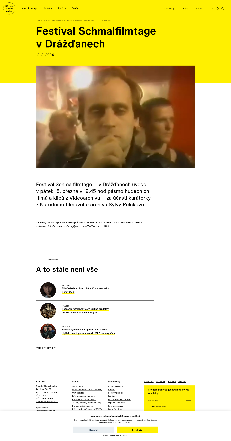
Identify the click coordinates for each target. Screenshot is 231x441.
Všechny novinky (46, 348)
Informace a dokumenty (83, 396)
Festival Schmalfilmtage (64, 184)
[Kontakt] (217, 8)
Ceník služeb (78, 392)
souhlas (121, 420)
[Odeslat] (188, 400)
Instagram (160, 381)
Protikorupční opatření (82, 405)
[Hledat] (222, 8)
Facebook (149, 381)
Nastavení (93, 430)
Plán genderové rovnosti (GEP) (87, 409)
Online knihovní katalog (119, 399)
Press (186, 8)
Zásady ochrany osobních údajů (87, 402)
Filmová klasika (115, 386)
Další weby (169, 8)
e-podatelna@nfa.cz (46, 401)
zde (126, 436)
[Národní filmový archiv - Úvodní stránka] (9, 8)
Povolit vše (137, 430)
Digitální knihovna (116, 402)
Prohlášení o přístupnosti (84, 399)
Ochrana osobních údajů (157, 406)
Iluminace (112, 396)
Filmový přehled (115, 392)
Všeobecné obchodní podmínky (87, 389)
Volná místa (77, 386)
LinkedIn (182, 381)
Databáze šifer (115, 409)
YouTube (172, 381)
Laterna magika (115, 405)
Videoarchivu (84, 197)
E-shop (200, 8)
